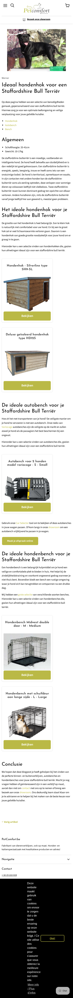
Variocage (7, 427)
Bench (8, 129)
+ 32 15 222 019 (9, 875)
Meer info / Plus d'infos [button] (33, 988)
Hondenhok (11, 121)
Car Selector (22, 523)
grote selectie (25, 594)
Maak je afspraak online (20, 541)
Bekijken (27, 316)
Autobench (10, 125)
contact (26, 788)
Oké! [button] (52, 938)
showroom (54, 527)
